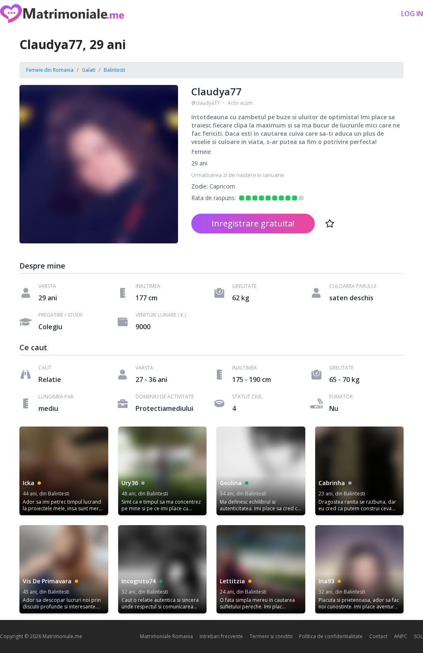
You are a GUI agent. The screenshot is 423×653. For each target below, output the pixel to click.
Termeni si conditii (271, 636)
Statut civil (247, 397)
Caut (45, 368)
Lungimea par (56, 397)
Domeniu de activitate (164, 397)
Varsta (47, 286)
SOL (418, 636)
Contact (378, 636)
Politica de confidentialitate (331, 636)
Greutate (244, 286)
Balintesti (114, 69)
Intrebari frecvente (221, 636)
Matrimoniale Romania (166, 636)
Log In (412, 13)
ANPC (400, 636)
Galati (88, 69)
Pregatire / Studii (60, 315)
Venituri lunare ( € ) (160, 315)
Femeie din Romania (50, 69)
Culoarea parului (352, 286)
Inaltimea (147, 286)
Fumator (341, 397)
